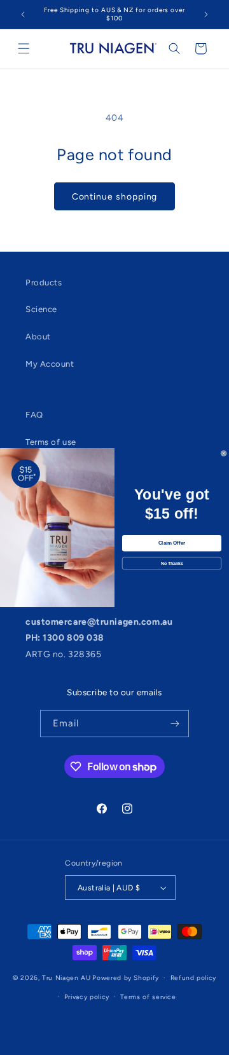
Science (41, 309)
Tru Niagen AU (66, 978)
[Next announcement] (206, 14)
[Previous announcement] (23, 14)
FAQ (34, 414)
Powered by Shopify (125, 978)
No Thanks (172, 563)
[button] (24, 49)
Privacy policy (86, 997)
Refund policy (193, 978)
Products (43, 282)
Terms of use (50, 442)
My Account (49, 364)
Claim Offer (171, 544)
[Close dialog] (223, 453)
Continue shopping (115, 196)
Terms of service (148, 997)
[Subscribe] (175, 724)
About (38, 336)
